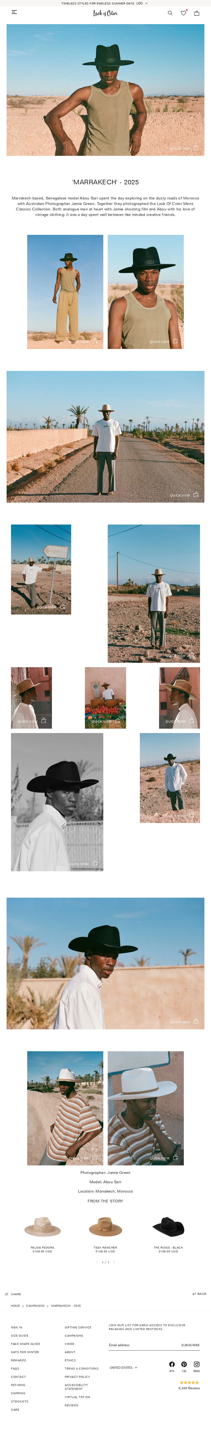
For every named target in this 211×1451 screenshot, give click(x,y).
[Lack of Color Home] (105, 13)
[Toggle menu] (14, 12)
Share (16, 1294)
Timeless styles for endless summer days (98, 3)
